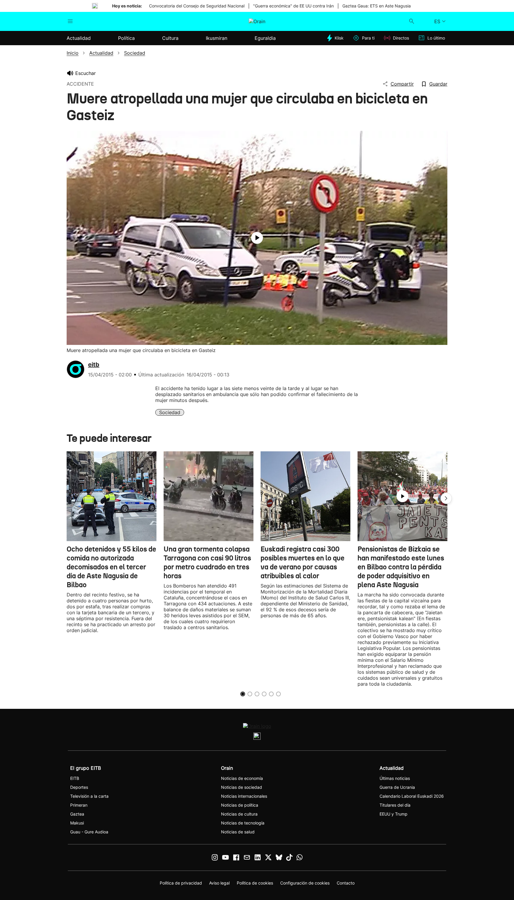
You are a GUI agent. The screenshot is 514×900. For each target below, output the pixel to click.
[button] (446, 498)
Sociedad (169, 412)
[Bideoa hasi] (257, 238)
